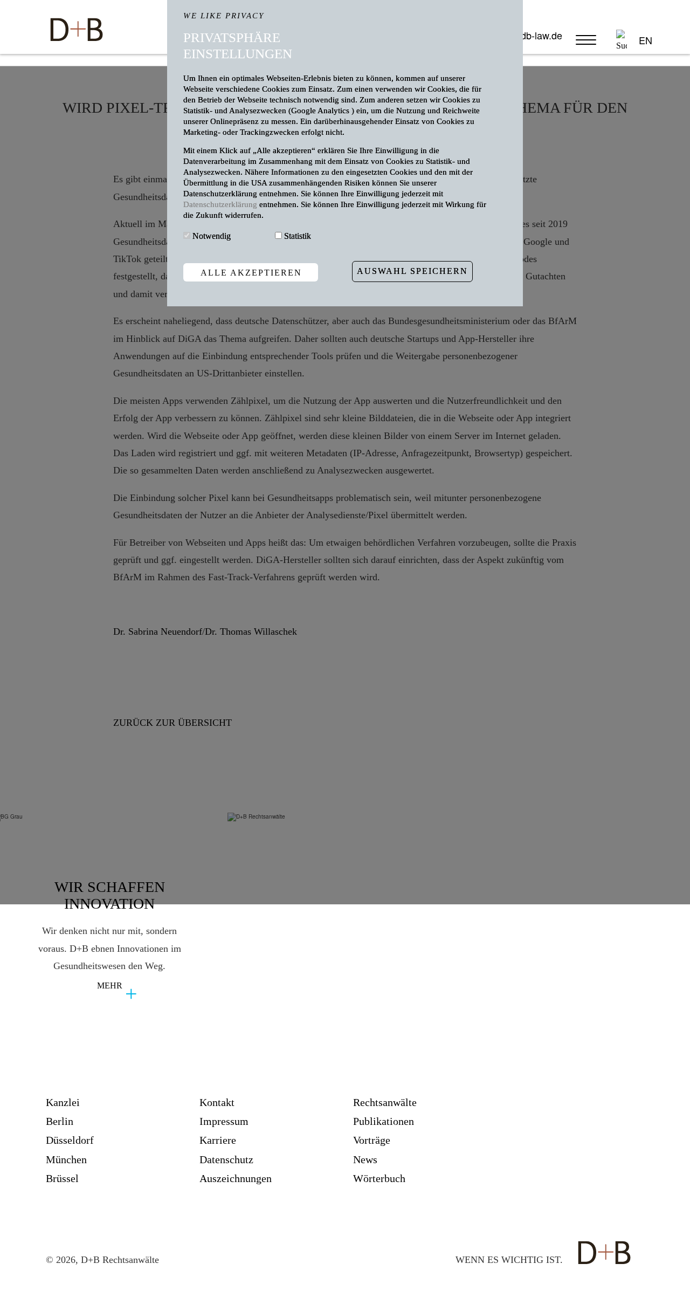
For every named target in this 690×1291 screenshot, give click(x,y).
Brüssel (62, 1178)
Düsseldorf (70, 1140)
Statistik (297, 236)
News (365, 1159)
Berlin (59, 1121)
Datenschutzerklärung (221, 204)
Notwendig (211, 236)
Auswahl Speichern (412, 271)
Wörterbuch (379, 1178)
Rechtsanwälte (385, 1102)
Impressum (224, 1121)
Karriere (217, 1140)
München (66, 1159)
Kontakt (216, 1102)
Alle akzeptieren (251, 272)
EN (645, 40)
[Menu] (588, 44)
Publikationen (383, 1121)
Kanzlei (63, 1102)
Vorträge (371, 1140)
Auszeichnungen (235, 1178)
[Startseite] (76, 24)
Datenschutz (226, 1159)
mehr (109, 985)
